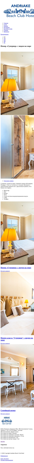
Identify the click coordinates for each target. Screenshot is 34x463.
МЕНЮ (3, 441)
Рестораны (7, 27)
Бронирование (4, 34)
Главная (6, 23)
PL (4, 42)
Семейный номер (8, 410)
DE (5, 41)
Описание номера (8, 181)
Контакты (6, 31)
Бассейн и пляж (8, 29)
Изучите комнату (5, 271)
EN (5, 40)
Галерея (6, 30)
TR (4, 38)
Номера (6, 26)
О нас (5, 24)
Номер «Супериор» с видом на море (16, 268)
